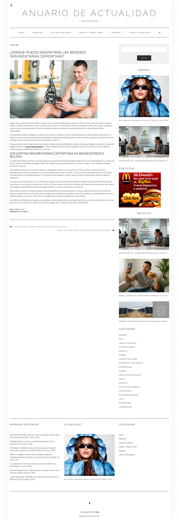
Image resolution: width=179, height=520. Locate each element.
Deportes (123, 351)
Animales (123, 335)
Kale (97, 512)
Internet (116, 33)
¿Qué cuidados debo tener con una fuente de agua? (40, 227)
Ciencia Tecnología (140, 33)
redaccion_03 (19, 209)
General (122, 355)
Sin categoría (24, 211)
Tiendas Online (125, 407)
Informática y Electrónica (131, 363)
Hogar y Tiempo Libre (91, 33)
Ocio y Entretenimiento (129, 387)
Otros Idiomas (125, 391)
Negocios (38, 33)
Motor (122, 379)
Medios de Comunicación (130, 375)
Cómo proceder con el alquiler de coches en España (84, 230)
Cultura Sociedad (61, 33)
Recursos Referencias (128, 395)
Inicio (21, 33)
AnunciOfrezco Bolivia (34, 146)
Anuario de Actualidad (89, 13)
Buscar (144, 58)
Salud (121, 399)
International (125, 367)
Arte (121, 339)
